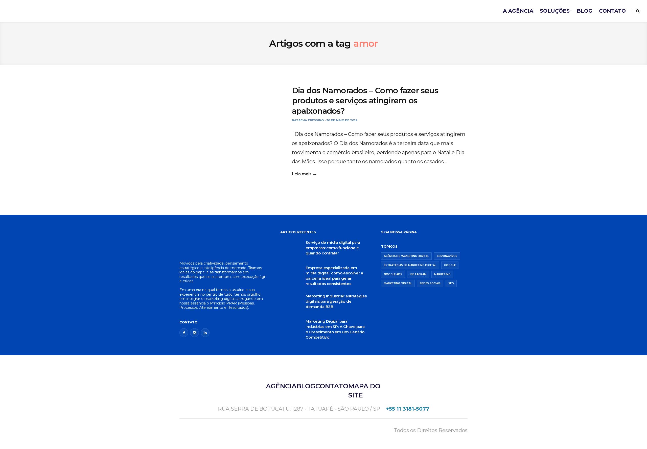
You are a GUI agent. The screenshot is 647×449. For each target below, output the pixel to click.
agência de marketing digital (406, 256)
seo (451, 283)
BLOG (584, 11)
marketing (442, 274)
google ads (393, 274)
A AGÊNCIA (518, 11)
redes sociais (430, 283)
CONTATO (612, 11)
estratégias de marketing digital (410, 265)
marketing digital (398, 283)
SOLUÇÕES (555, 11)
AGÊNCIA (281, 386)
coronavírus (447, 256)
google (450, 265)
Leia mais (302, 174)
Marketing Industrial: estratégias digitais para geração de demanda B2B (336, 301)
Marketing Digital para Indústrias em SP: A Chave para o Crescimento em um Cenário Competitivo (335, 329)
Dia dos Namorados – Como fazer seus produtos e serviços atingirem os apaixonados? (365, 101)
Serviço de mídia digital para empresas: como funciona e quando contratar (333, 247)
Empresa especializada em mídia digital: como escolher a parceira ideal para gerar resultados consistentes (334, 275)
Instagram (418, 274)
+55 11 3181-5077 (407, 409)
